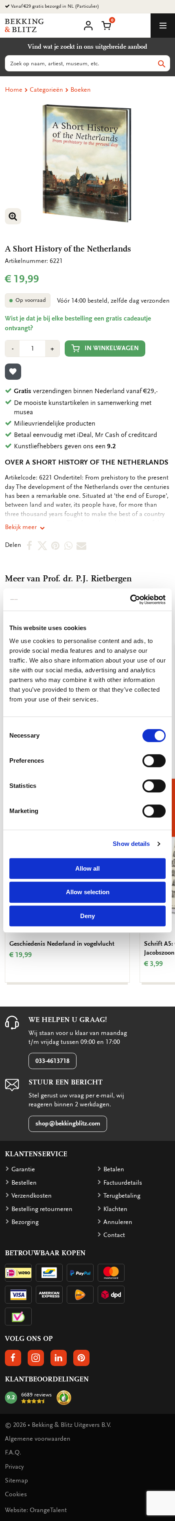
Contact (114, 1235)
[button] (106, 24)
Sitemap (16, 1480)
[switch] (154, 760)
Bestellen (24, 1182)
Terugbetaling (121, 1195)
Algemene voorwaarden (37, 1438)
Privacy (14, 1466)
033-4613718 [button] (52, 1061)
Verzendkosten (31, 1195)
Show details (131, 843)
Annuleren (117, 1222)
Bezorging (25, 1222)
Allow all (87, 868)
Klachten (115, 1209)
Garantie (23, 1169)
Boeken (80, 89)
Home (13, 89)
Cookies (16, 1494)
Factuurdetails (122, 1182)
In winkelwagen (112, 348)
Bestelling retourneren (41, 1209)
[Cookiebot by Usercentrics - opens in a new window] (130, 599)
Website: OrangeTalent (36, 1510)
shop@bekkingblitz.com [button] (67, 1123)
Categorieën (46, 89)
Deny (87, 915)
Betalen (113, 1169)
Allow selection (87, 892)
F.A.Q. (13, 1452)
